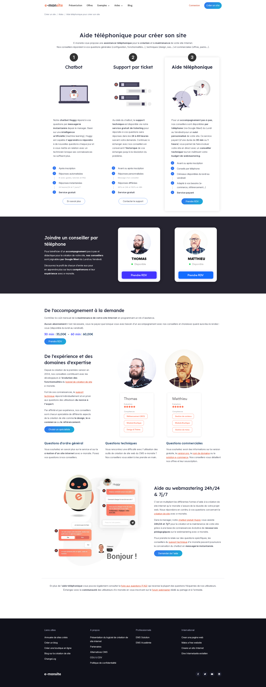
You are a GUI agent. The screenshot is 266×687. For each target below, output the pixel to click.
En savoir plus (74, 201)
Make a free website (191, 642)
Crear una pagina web (192, 637)
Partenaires (95, 646)
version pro (183, 453)
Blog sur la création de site (57, 653)
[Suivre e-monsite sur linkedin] (219, 674)
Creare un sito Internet (192, 648)
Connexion (194, 5)
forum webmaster (161, 589)
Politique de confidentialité (103, 662)
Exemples (102, 5)
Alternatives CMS (99, 652)
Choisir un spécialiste (59, 429)
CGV (99, 657)
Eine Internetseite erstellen (194, 653)
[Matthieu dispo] (196, 254)
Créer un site (212, 5)
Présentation (75, 5)
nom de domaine (201, 453)
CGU (92, 657)
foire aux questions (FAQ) (134, 585)
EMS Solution (142, 637)
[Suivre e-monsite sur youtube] (212, 674)
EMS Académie (143, 642)
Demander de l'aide (168, 553)
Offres (90, 5)
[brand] (54, 5)
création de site (162, 513)
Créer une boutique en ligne (57, 648)
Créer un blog (51, 642)
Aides (117, 5)
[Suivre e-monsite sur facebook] (198, 674)
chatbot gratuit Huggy (189, 520)
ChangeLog (50, 658)
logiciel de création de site (79, 381)
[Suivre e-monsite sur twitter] (205, 674)
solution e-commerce (177, 457)
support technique (178, 542)
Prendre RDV (192, 201)
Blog (130, 5)
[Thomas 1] (139, 254)
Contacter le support (133, 201)
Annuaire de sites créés (56, 637)
